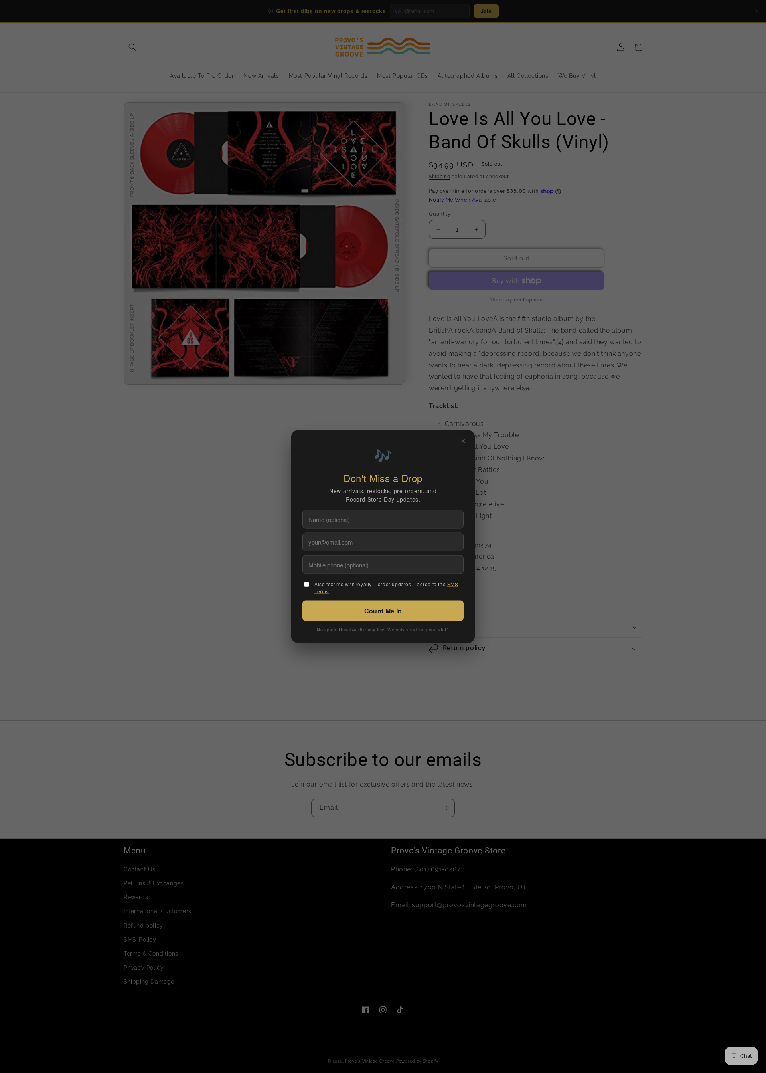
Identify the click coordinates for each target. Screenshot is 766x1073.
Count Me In (383, 610)
